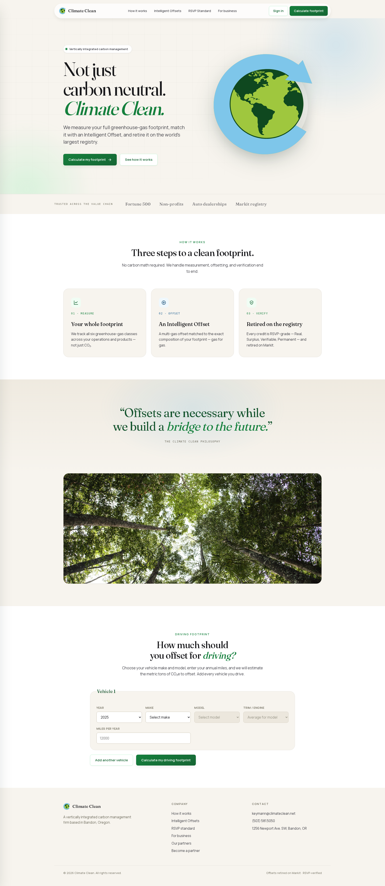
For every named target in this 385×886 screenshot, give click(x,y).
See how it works (138, 159)
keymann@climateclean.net (273, 813)
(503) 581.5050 (263, 821)
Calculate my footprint (87, 159)
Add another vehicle (111, 760)
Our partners (181, 843)
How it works (137, 11)
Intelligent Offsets (167, 11)
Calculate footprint (309, 11)
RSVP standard (183, 828)
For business (227, 11)
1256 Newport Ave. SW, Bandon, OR (279, 828)
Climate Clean (82, 10)
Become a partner (186, 850)
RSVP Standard (199, 11)
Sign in (278, 11)
